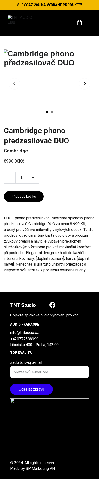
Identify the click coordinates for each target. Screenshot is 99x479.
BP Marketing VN (40, 468)
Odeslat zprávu (31, 389)
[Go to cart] (79, 22)
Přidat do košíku (24, 196)
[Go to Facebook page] (52, 305)
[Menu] (88, 23)
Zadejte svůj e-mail (26, 362)
